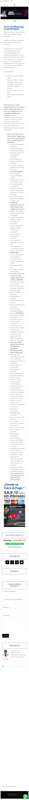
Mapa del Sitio (17, 795)
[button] (25, 796)
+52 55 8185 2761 (19, 540)
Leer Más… (5, 659)
